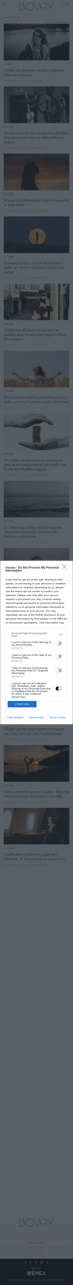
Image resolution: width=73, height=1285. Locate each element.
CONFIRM (22, 704)
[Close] (65, 567)
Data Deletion (15, 717)
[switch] (59, 643)
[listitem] (36, 634)
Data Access (36, 717)
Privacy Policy (58, 717)
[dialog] (36, 642)
